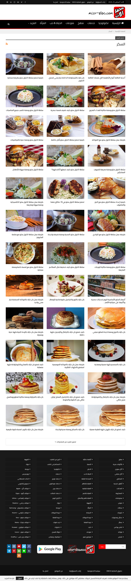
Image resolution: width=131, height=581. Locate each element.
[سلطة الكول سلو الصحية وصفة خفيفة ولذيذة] (65, 220)
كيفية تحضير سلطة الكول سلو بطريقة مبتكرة (25, 78)
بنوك (58, 503)
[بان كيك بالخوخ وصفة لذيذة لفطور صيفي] (106, 318)
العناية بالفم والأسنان (84, 498)
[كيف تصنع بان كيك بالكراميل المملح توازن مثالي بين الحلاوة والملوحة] (65, 383)
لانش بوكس (118, 527)
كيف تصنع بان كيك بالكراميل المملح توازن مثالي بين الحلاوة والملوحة (67, 398)
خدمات (91, 23)
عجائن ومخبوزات (117, 517)
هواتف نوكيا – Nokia (22, 522)
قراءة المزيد (9, 578)
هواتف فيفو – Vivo (22, 517)
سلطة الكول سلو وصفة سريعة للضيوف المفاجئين (109, 171)
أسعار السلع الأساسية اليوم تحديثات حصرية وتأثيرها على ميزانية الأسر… (108, 301)
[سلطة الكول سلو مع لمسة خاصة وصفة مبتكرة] (24, 253)
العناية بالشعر (87, 493)
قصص (120, 536)
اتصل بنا (55, 2)
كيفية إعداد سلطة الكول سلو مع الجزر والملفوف (110, 203)
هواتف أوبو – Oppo (22, 493)
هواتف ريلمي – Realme (21, 503)
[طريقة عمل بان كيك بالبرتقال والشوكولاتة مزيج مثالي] (106, 383)
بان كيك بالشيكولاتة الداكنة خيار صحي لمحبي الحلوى (66, 79)
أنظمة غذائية (87, 459)
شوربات (119, 512)
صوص (120, 503)
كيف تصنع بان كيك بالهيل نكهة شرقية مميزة (107, 429)
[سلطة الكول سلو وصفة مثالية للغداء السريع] (106, 96)
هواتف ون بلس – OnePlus (20, 536)
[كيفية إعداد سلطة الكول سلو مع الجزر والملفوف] (106, 188)
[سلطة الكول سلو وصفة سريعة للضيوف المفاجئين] (106, 156)
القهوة (89, 503)
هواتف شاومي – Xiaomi (20, 512)
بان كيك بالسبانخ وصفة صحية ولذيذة (70, 429)
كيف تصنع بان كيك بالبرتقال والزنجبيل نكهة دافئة (67, 333)
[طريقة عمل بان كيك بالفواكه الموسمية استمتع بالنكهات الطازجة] (65, 350)
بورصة (58, 507)
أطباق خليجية (118, 483)
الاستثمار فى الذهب (53, 464)
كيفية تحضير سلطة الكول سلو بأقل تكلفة (67, 140)
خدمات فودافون (54, 483)
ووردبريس (25, 474)
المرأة (43, 23)
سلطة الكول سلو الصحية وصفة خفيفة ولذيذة (66, 234)
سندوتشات (118, 498)
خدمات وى (56, 488)
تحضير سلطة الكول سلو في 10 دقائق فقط (67, 202)
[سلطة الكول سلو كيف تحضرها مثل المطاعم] (65, 253)
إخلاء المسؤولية (100, 2)
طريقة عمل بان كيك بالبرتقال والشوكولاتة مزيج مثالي (108, 398)
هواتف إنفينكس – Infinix (20, 498)
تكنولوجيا (103, 23)
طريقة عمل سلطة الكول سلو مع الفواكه (108, 140)
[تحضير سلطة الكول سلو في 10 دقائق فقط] (65, 188)
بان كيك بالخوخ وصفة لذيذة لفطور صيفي (109, 332)
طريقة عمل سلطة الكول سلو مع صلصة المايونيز (27, 236)
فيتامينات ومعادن (54, 536)
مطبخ (81, 23)
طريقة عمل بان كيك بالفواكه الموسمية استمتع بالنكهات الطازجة (68, 366)
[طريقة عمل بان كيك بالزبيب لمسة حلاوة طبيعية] (24, 415)
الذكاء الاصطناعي (23, 478)
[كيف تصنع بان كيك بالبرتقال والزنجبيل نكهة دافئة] (65, 318)
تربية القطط (87, 522)
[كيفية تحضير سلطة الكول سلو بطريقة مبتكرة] (24, 64)
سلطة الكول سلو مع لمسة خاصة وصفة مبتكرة (27, 268)
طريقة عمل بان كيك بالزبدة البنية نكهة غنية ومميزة (26, 333)
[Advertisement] (35, 12)
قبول (20, 578)
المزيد (33, 23)
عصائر (120, 522)
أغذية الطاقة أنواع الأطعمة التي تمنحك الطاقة (106, 78)
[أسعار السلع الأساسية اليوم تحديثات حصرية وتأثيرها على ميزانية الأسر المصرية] (106, 286)
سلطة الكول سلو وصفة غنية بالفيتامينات (26, 140)
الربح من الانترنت (55, 459)
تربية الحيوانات (86, 517)
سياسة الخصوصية (65, 2)
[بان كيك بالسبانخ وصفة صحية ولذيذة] (65, 415)
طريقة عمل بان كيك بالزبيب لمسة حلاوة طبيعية (24, 429)
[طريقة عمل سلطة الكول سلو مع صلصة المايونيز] (24, 220)
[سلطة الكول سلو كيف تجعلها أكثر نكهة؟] (65, 156)
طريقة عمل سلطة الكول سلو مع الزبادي (109, 234)
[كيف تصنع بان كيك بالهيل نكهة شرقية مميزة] (106, 415)
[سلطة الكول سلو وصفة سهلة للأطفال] (24, 156)
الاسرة (89, 464)
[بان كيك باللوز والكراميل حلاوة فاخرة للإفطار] (65, 286)
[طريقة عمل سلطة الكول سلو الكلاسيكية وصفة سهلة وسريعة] (24, 188)
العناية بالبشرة (86, 488)
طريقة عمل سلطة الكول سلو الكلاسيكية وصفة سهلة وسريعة (26, 203)
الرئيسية (116, 23)
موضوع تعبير (87, 536)
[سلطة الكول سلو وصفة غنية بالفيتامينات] (24, 126)
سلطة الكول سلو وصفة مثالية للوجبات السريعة (110, 268)
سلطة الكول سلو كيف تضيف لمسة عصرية (67, 110)
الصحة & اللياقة (86, 478)
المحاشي (119, 478)
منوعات (70, 23)
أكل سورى (118, 469)
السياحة (88, 512)
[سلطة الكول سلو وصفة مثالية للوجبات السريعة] (106, 253)
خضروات (57, 527)
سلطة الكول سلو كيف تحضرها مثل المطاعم (66, 267)
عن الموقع (90, 2)
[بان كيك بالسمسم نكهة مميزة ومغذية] (106, 350)
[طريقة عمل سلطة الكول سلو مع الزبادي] (106, 220)
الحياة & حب (56, 23)
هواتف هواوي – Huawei (20, 527)
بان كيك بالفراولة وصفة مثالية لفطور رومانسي (25, 397)
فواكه (120, 532)
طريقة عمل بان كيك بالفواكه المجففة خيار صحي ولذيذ (26, 301)
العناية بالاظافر (86, 483)
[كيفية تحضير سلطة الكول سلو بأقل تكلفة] (65, 126)
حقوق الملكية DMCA (78, 2)
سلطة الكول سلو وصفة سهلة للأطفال (28, 169)
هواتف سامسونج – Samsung (19, 507)
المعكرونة (119, 493)
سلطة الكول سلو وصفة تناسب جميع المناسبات (24, 110)
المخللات (119, 488)
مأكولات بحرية (117, 464)
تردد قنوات (56, 522)
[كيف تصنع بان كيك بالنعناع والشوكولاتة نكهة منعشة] (24, 350)
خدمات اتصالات (55, 493)
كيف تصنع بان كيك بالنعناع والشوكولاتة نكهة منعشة (25, 366)
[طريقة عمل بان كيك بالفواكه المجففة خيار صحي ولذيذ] (24, 286)
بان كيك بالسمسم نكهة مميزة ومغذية (109, 364)
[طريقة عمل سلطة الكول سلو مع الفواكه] (106, 126)
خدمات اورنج (56, 478)
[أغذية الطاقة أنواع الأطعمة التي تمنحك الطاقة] (106, 64)
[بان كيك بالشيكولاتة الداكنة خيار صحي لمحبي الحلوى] (65, 64)
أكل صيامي (118, 474)
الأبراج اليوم (56, 498)
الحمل (89, 469)
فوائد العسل (56, 532)
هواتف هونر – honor (22, 532)
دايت (89, 527)
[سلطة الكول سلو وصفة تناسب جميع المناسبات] (24, 96)
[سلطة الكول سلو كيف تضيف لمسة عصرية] (65, 96)
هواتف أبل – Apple (22, 488)
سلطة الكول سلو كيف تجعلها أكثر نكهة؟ (68, 169)
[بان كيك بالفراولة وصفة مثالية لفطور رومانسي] (24, 383)
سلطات (120, 507)
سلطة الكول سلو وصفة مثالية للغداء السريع (107, 110)
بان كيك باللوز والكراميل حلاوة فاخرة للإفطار (67, 299)
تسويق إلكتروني (23, 483)
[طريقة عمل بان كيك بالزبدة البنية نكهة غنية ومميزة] (24, 318)
